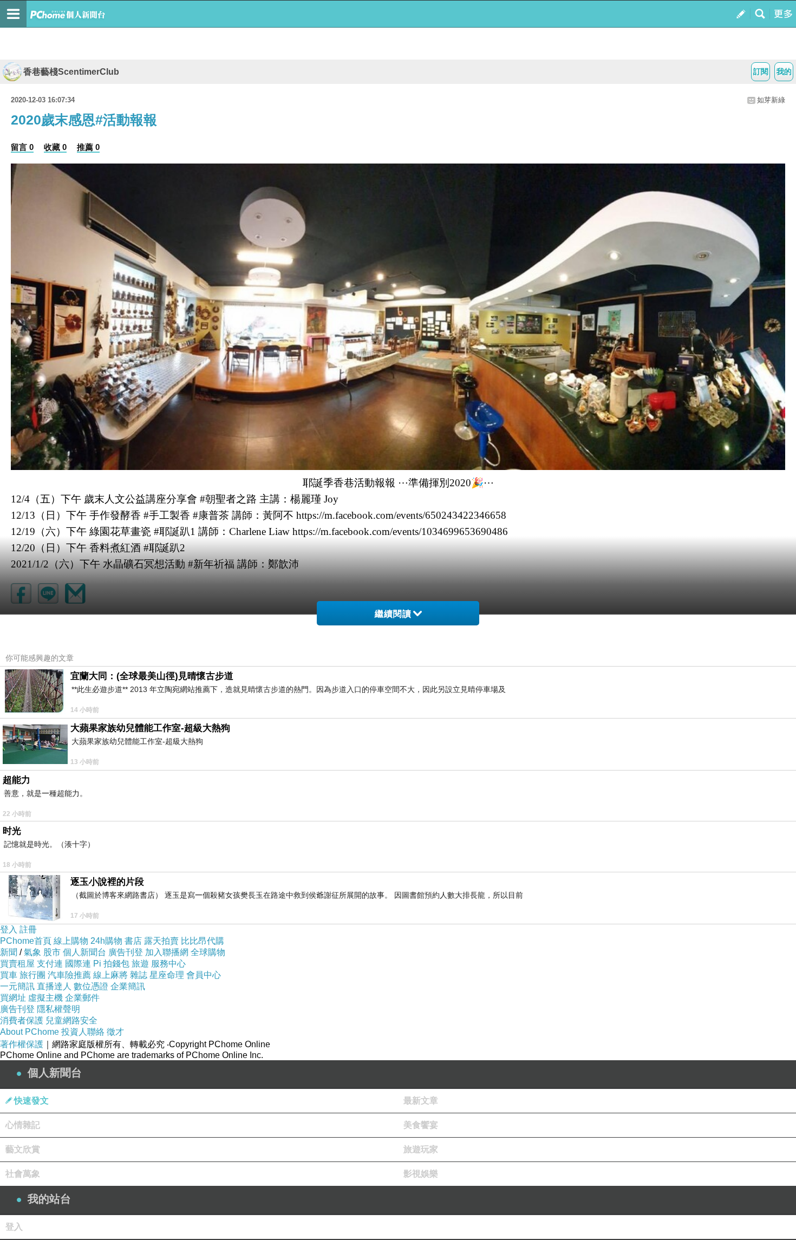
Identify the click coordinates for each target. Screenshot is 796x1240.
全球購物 (208, 952)
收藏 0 (55, 147)
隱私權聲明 (58, 1009)
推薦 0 (88, 147)
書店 (133, 940)
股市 (52, 952)
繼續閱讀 (393, 613)
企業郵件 (82, 997)
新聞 (8, 952)
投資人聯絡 (83, 1031)
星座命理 (166, 975)
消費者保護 (21, 1020)
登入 (8, 929)
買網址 (13, 997)
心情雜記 (22, 1125)
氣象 (32, 952)
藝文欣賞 (22, 1149)
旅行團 (32, 975)
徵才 (115, 1031)
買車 (8, 975)
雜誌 (138, 975)
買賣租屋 (17, 963)
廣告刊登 (125, 952)
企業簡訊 (127, 986)
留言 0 (22, 147)
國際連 (78, 963)
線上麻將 (110, 975)
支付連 (50, 963)
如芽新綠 (771, 100)
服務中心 (168, 963)
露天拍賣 (161, 940)
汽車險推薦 (69, 975)
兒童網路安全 (71, 1020)
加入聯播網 (166, 952)
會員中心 (203, 975)
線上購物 (71, 940)
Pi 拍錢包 (111, 963)
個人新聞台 (84, 952)
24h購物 (106, 940)
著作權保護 (21, 1044)
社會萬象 (22, 1173)
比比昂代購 (202, 940)
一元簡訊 (17, 986)
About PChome (29, 1031)
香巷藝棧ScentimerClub (71, 71)
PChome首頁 (25, 940)
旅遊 (140, 963)
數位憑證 (91, 986)
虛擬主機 (45, 997)
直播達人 (54, 986)
